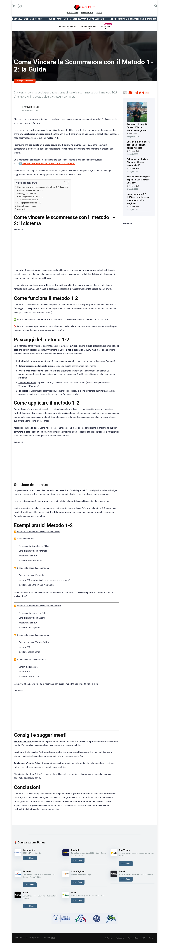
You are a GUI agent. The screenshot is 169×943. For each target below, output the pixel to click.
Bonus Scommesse (68, 26)
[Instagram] (20, 6)
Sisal (73, 892)
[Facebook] (14, 6)
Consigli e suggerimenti (27, 206)
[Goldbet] (65, 855)
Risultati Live (72, 12)
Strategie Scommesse (25, 81)
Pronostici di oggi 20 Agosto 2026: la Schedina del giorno (137, 127)
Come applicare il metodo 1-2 (30, 197)
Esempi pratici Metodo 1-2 (29, 203)
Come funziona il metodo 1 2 (30, 190)
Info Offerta (29, 858)
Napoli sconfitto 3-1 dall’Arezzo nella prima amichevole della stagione (132, 19)
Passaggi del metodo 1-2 (28, 193)
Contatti (151, 938)
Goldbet (75, 850)
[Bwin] (18, 897)
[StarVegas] (114, 855)
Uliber (53, 938)
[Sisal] (65, 897)
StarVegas (124, 850)
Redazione (120, 938)
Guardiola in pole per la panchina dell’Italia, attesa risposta (138, 145)
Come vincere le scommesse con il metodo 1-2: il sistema (42, 187)
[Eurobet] (18, 876)
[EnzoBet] (84, 7)
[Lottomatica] (18, 855)
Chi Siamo (108, 938)
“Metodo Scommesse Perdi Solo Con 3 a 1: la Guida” (48, 163)
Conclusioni (22, 209)
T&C (143, 938)
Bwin (25, 892)
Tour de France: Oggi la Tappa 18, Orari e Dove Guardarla (63, 19)
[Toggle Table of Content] (65, 183)
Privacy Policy (133, 938)
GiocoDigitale (77, 871)
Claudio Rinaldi (32, 107)
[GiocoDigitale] (65, 876)
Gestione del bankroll (30, 200)
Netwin (122, 871)
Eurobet (27, 871)
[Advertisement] (66, 249)
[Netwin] (114, 876)
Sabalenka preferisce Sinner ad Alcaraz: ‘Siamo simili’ (137, 162)
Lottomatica (29, 850)
